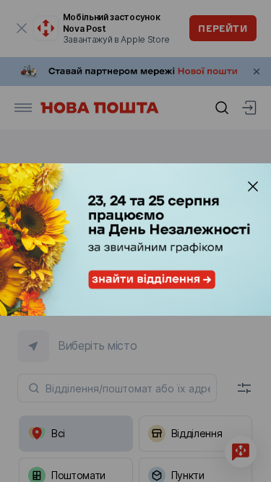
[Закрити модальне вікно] (253, 186)
